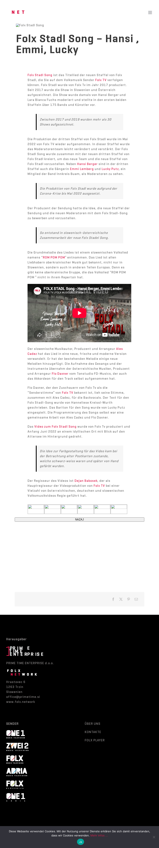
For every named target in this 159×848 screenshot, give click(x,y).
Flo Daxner (60, 374)
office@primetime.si (23, 697)
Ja (80, 841)
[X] (121, 599)
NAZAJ (79, 519)
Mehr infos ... (99, 835)
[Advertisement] (79, 551)
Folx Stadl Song (40, 75)
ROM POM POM (54, 257)
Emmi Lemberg (82, 169)
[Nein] (154, 837)
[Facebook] (113, 599)
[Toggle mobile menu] (150, 12)
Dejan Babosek (86, 481)
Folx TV (101, 80)
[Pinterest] (128, 599)
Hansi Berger (87, 164)
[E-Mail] (136, 599)
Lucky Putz (110, 169)
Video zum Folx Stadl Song (55, 426)
